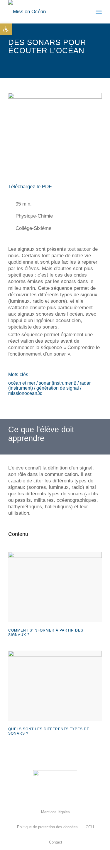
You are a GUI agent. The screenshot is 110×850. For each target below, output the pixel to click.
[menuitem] (55, 811)
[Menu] (99, 12)
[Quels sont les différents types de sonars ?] (55, 686)
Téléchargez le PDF (30, 186)
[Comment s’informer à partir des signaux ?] (55, 587)
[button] (6, 29)
